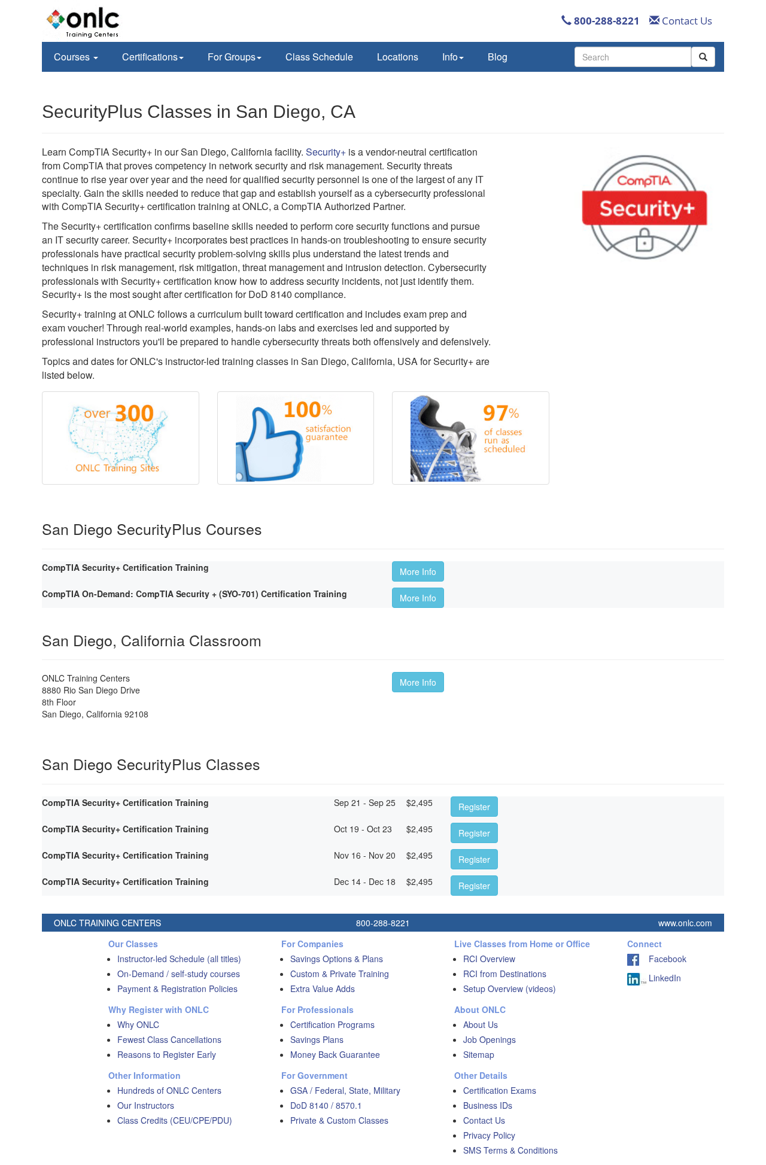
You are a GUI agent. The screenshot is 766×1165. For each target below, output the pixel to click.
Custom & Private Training (339, 974)
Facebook (662, 959)
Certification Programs (332, 1024)
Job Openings (489, 1039)
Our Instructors (145, 1105)
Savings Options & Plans (336, 959)
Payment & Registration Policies (177, 988)
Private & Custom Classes (339, 1120)
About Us (480, 1024)
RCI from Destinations (504, 974)
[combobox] (632, 57)
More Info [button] (418, 571)
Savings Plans (317, 1039)
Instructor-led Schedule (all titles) (179, 959)
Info (450, 56)
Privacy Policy (489, 1135)
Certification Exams (499, 1090)
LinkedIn (663, 978)
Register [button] (474, 807)
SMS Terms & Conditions (510, 1150)
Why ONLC (138, 1024)
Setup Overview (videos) (509, 988)
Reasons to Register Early (166, 1054)
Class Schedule (319, 56)
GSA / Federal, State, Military (345, 1090)
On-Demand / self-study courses (178, 974)
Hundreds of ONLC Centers (169, 1090)
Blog (497, 56)
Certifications (150, 56)
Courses (73, 56)
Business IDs (487, 1105)
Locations (397, 56)
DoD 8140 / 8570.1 (326, 1105)
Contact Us (685, 21)
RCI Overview (489, 959)
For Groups (232, 56)
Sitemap (478, 1054)
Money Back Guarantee (335, 1054)
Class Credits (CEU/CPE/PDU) (174, 1120)
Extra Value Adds (322, 988)
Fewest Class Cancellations (169, 1039)
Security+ (326, 152)
